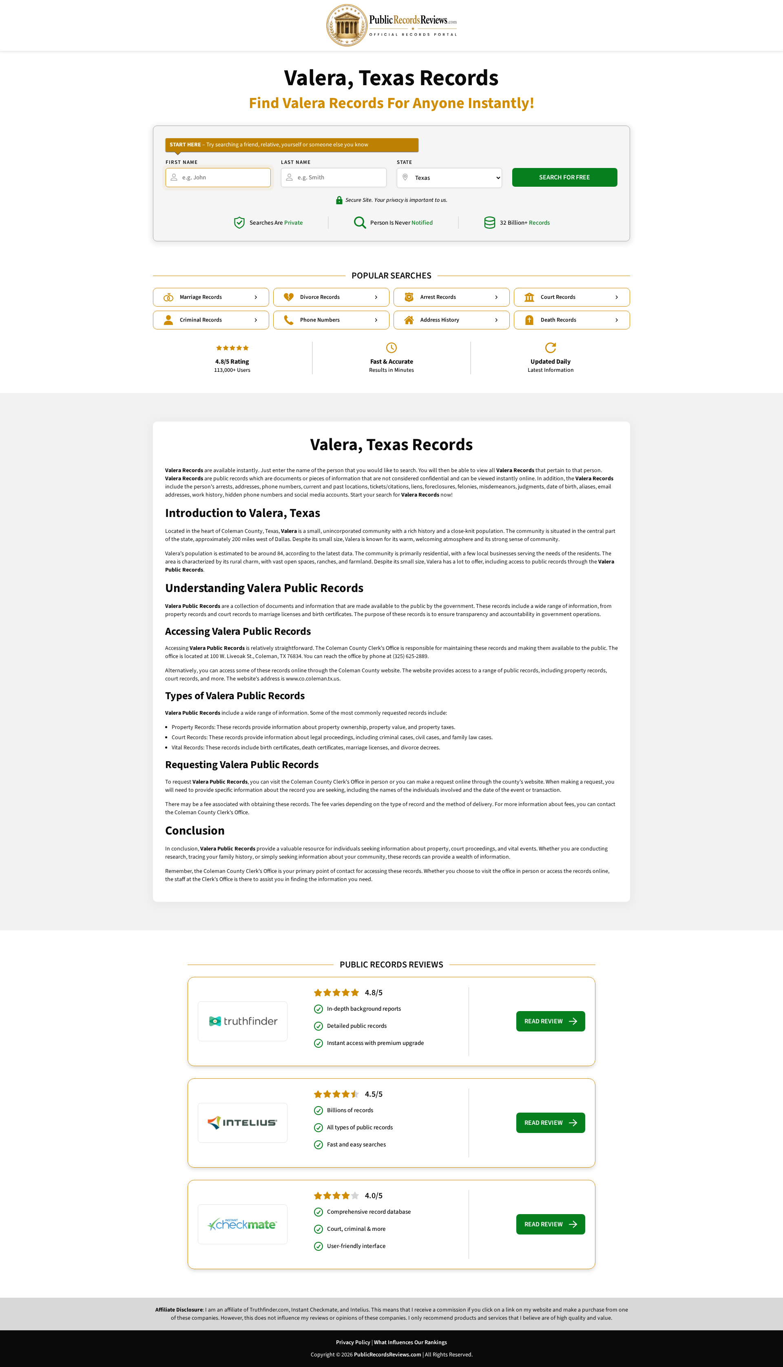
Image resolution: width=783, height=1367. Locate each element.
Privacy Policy (353, 1342)
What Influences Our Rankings (410, 1342)
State (404, 162)
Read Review (543, 1021)
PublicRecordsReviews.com (387, 1355)
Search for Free (564, 177)
